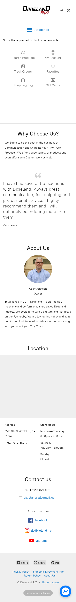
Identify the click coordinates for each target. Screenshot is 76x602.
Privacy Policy (20, 571)
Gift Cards (53, 85)
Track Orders (23, 71)
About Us (50, 575)
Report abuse (50, 582)
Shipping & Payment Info (48, 571)
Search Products (23, 58)
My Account (53, 58)
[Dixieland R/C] (36, 10)
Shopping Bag (23, 85)
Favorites (53, 71)
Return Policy (32, 575)
